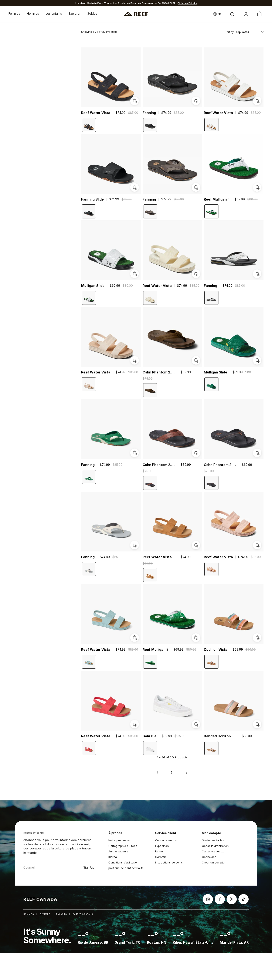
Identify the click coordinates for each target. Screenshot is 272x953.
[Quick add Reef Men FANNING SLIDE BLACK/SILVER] (134, 187)
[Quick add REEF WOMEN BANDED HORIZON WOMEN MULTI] (257, 724)
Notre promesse (119, 840)
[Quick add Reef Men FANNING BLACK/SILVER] (195, 101)
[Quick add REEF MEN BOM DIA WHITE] (195, 724)
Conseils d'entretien (215, 846)
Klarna (112, 857)
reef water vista (95, 113)
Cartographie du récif (122, 846)
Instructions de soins (169, 862)
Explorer (75, 13)
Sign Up (88, 867)
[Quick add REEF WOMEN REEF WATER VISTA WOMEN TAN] (195, 545)
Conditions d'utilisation (123, 862)
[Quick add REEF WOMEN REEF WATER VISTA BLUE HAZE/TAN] (134, 637)
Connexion (209, 857)
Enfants (61, 914)
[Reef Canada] (136, 14)
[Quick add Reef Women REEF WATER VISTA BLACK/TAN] (134, 101)
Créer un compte (213, 862)
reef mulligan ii (216, 199)
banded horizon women (220, 736)
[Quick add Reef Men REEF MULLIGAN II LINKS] (195, 637)
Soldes (92, 13)
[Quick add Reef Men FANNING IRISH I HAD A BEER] (134, 452)
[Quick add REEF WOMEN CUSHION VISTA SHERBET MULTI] (257, 637)
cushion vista (215, 649)
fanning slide (92, 199)
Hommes (33, 13)
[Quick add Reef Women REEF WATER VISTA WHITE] (195, 273)
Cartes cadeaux (83, 914)
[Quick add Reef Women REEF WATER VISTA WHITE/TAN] (257, 101)
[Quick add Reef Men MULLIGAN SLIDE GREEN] (134, 273)
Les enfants (54, 13)
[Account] (246, 14)
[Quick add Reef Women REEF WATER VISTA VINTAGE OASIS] (134, 360)
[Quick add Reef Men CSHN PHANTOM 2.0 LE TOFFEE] (195, 360)
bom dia (149, 736)
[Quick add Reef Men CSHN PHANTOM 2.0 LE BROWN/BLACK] (195, 452)
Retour (159, 851)
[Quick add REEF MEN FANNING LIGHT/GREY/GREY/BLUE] (134, 545)
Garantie (161, 857)
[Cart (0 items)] (260, 14)
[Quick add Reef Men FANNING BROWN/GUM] (195, 187)
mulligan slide (93, 285)
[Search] (232, 14)
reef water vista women (159, 557)
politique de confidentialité (126, 868)
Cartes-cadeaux (213, 851)
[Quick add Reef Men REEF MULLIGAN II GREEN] (257, 187)
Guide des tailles (213, 840)
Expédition (162, 846)
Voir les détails (187, 3)
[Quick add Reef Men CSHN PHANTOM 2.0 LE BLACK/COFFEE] (257, 452)
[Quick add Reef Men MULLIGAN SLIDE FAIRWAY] (257, 360)
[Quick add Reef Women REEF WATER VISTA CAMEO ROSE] (257, 545)
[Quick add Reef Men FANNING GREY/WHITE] (257, 273)
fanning (149, 113)
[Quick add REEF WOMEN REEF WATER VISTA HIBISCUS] (134, 724)
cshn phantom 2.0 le (159, 372)
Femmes (14, 13)
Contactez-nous (166, 840)
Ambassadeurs (118, 851)
